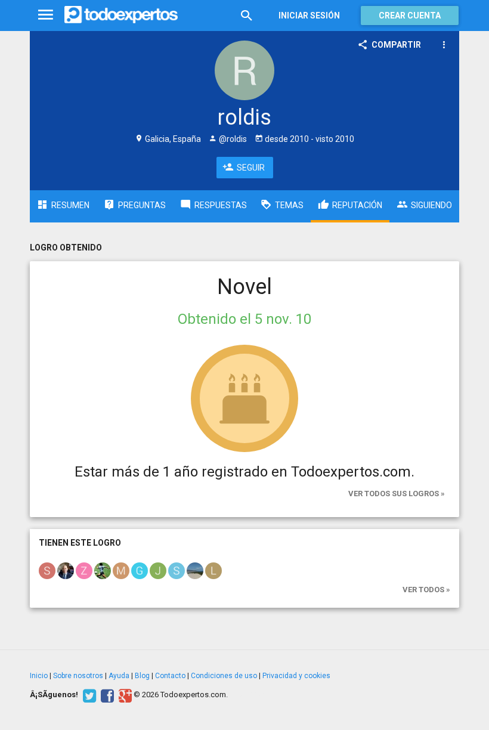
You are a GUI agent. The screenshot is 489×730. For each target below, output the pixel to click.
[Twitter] (88, 695)
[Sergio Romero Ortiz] (176, 570)
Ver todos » (426, 589)
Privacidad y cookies (296, 676)
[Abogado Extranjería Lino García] (65, 570)
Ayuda (119, 676)
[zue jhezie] (84, 570)
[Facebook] (106, 695)
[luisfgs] (213, 570)
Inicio (39, 676)
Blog (142, 676)
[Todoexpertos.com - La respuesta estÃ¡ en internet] (121, 15)
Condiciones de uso (224, 676)
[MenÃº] (45, 15)
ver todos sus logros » (396, 493)
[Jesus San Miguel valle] (158, 570)
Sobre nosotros (78, 676)
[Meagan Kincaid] (121, 570)
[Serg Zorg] (47, 570)
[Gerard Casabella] (139, 570)
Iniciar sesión (309, 15)
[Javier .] (195, 570)
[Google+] (124, 695)
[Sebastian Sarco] (102, 570)
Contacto (170, 676)
